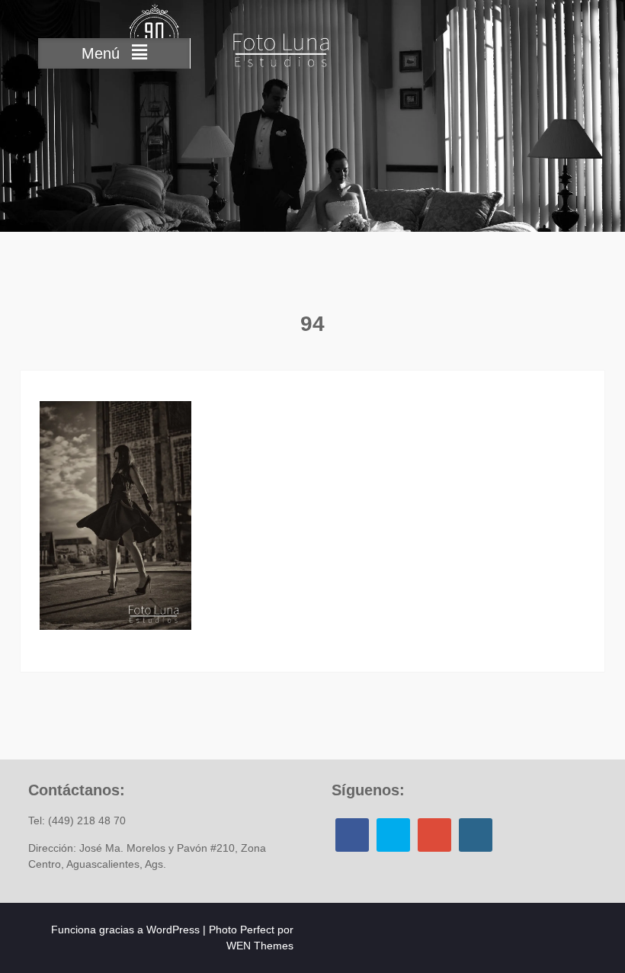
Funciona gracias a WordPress (125, 929)
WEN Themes (259, 945)
